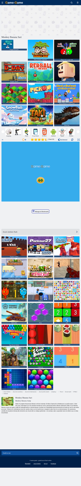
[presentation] (2, 131)
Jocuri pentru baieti (43, 392)
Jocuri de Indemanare (30, 392)
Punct (61, 392)
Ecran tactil (68, 392)
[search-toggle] (71, 2)
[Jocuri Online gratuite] (14, 2)
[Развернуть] (79, 140)
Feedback (53, 463)
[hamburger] (2, 2)
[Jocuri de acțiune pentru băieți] (17, 131)
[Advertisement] (21, 20)
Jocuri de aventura (17, 392)
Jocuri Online (6, 392)
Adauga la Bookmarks (42, 211)
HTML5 (75, 392)
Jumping (53, 392)
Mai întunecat (63, 139)
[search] (77, 453)
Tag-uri (46, 463)
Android (5, 393)
